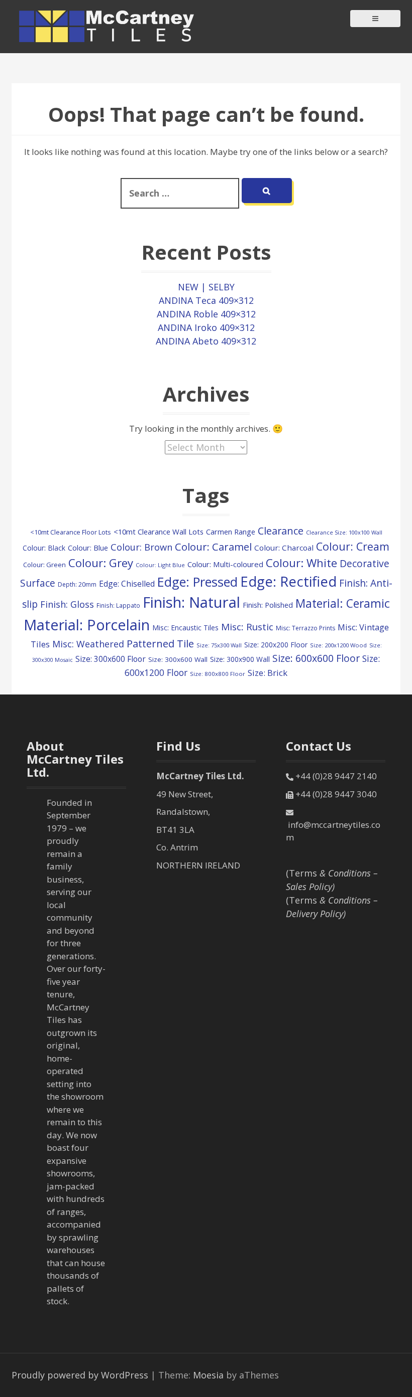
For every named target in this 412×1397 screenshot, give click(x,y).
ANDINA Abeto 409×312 (206, 341)
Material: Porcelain (87, 624)
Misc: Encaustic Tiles (185, 627)
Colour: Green (44, 564)
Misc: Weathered (88, 644)
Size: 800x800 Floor (217, 673)
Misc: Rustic (247, 626)
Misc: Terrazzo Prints (305, 628)
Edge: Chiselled (127, 583)
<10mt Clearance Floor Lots (70, 532)
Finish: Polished (268, 605)
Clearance (280, 531)
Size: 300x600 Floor (110, 658)
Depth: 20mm (77, 584)
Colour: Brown (141, 547)
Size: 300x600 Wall (178, 659)
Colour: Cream (352, 546)
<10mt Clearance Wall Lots (158, 532)
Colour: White (301, 562)
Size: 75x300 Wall (219, 645)
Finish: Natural (191, 602)
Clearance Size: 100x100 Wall (344, 532)
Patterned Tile (160, 643)
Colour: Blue (88, 548)
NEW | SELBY (206, 287)
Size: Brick (267, 672)
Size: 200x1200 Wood (338, 645)
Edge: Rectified (288, 581)
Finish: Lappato (118, 605)
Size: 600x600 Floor (316, 658)
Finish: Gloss (67, 604)
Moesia (208, 1375)
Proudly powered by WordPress (80, 1375)
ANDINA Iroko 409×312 (206, 327)
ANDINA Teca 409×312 (206, 300)
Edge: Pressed (197, 581)
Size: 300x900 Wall (240, 659)
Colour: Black (44, 548)
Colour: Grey (100, 563)
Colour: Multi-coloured (225, 564)
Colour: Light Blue (160, 565)
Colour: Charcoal (284, 548)
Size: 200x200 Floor (275, 644)
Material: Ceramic (342, 603)
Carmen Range (230, 532)
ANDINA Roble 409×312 (206, 314)
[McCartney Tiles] (107, 26)
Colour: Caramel (213, 547)
